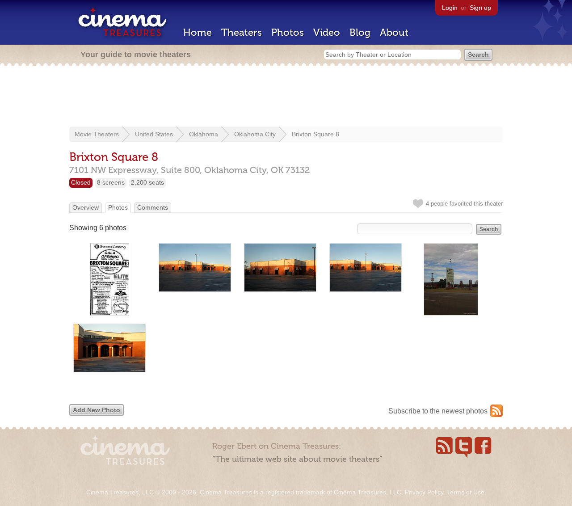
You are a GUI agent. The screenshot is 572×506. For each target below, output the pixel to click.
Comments (152, 207)
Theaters (241, 32)
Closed (81, 182)
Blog (359, 32)
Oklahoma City (255, 134)
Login (450, 7)
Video (326, 32)
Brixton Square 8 (315, 134)
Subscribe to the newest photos (438, 411)
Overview (85, 207)
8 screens (111, 182)
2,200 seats (147, 182)
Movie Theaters (97, 134)
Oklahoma (203, 134)
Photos (287, 32)
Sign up (480, 7)
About (394, 32)
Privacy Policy (424, 492)
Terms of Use (465, 492)
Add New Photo (96, 409)
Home (197, 32)
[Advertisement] (286, 97)
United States (154, 134)
